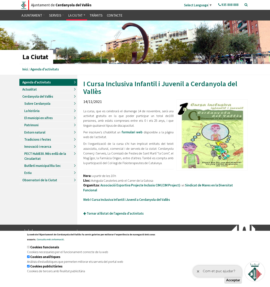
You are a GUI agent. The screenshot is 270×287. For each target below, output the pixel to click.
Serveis (55, 15)
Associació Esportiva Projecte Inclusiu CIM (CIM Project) (140, 185)
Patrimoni (31, 125)
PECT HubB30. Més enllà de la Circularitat (45, 156)
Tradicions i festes (37, 139)
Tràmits (96, 15)
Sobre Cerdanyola (37, 103)
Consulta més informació (50, 239)
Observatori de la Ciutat (39, 180)
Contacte (114, 15)
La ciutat (75, 15)
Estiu (28, 173)
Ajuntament (32, 15)
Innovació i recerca (37, 146)
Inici (25, 69)
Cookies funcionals (44, 247)
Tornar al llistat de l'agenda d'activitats (115, 213)
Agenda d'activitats (44, 69)
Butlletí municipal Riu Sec (42, 166)
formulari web (132, 132)
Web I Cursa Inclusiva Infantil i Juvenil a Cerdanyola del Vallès (126, 199)
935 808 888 (230, 5)
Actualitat (29, 89)
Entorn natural (34, 132)
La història (32, 111)
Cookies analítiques (45, 257)
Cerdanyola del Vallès (37, 96)
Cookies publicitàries (46, 266)
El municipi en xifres (38, 118)
